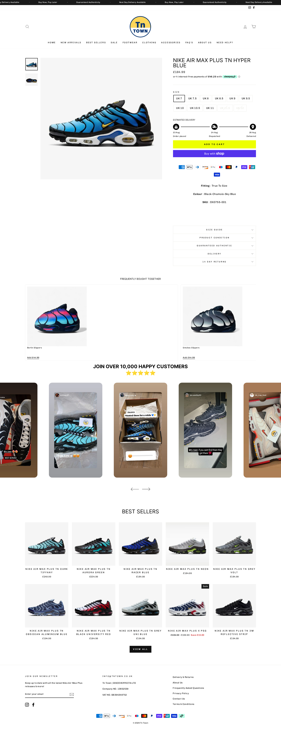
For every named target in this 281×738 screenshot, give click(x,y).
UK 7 (179, 98)
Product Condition (214, 238)
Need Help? (225, 42)
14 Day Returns (214, 262)
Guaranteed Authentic (214, 245)
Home (52, 42)
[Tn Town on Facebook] (33, 705)
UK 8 (206, 98)
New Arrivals (71, 42)
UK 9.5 (246, 98)
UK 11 (210, 108)
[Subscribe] (72, 694)
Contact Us (179, 698)
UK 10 (180, 108)
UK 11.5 (225, 108)
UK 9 (232, 98)
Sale (114, 42)
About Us (205, 42)
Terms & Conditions (183, 704)
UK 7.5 (192, 98)
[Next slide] (251, 322)
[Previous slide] (30, 322)
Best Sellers (96, 42)
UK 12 (240, 108)
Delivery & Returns (183, 677)
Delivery (214, 254)
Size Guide (214, 230)
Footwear (130, 42)
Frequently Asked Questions (188, 688)
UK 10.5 (195, 108)
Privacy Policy (181, 693)
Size (176, 92)
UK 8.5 (219, 98)
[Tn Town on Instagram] (27, 705)
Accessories (171, 42)
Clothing (149, 42)
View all (140, 649)
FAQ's (189, 42)
